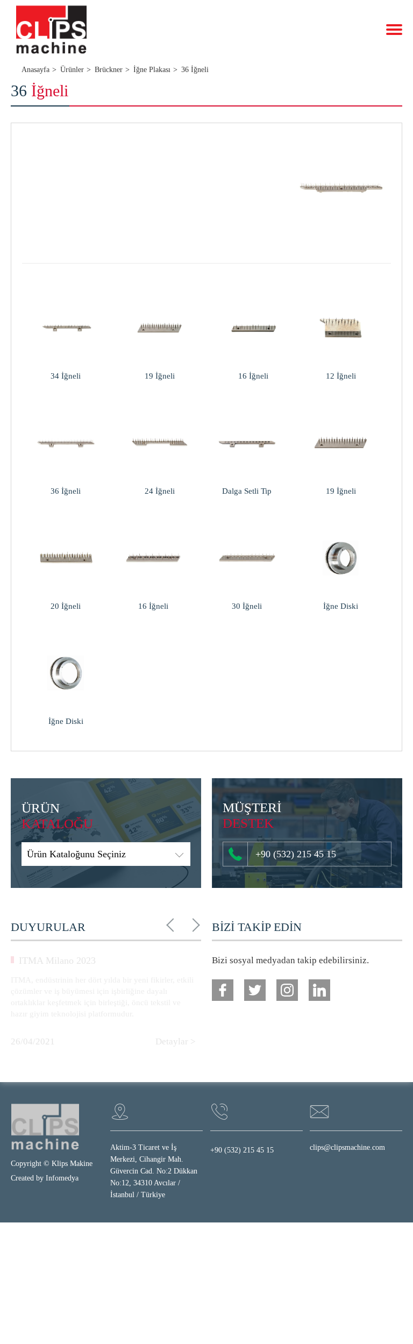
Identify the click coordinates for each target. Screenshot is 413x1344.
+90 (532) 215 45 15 (295, 854)
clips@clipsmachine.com (347, 1147)
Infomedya (62, 1178)
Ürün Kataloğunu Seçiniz (76, 854)
